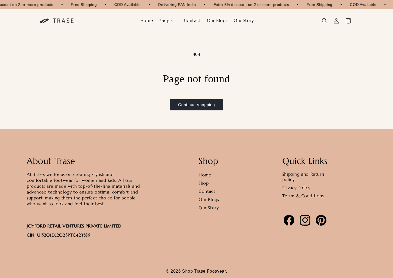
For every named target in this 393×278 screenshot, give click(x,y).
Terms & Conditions (303, 196)
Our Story (209, 207)
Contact (207, 191)
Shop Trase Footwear (204, 271)
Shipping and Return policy (303, 176)
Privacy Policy (296, 187)
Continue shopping (196, 104)
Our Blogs (209, 199)
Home (205, 174)
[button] (168, 21)
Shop (204, 183)
